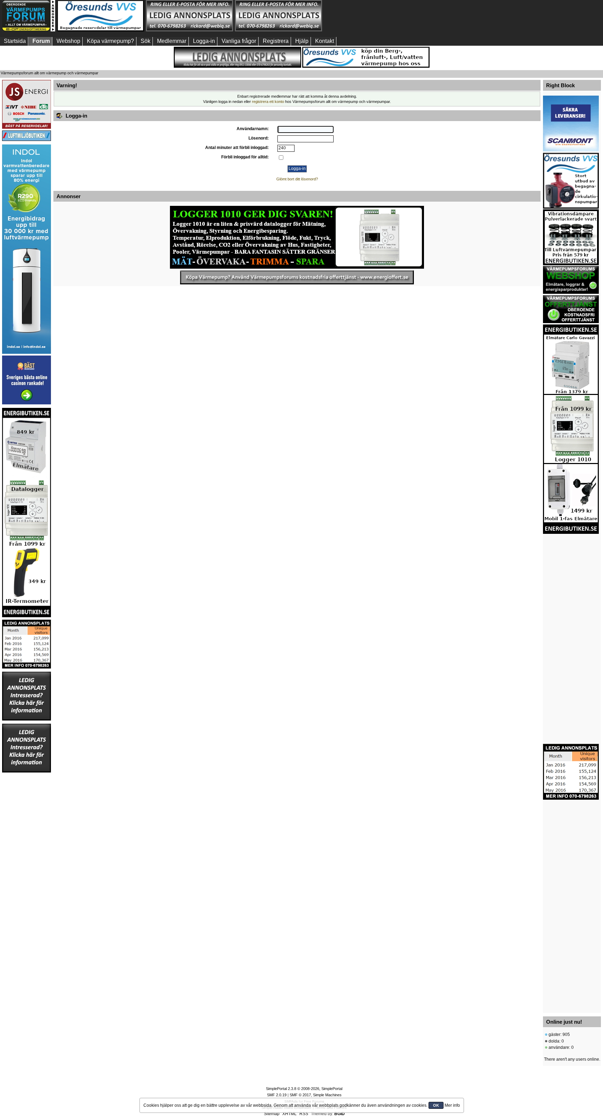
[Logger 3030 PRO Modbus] (297, 237)
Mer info (452, 1105)
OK (436, 1105)
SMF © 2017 (300, 1095)
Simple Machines (327, 1095)
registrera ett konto (268, 101)
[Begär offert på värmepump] (297, 277)
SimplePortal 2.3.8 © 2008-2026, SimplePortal (304, 1089)
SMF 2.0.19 (276, 1095)
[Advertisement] (367, 15)
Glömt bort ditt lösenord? (297, 179)
